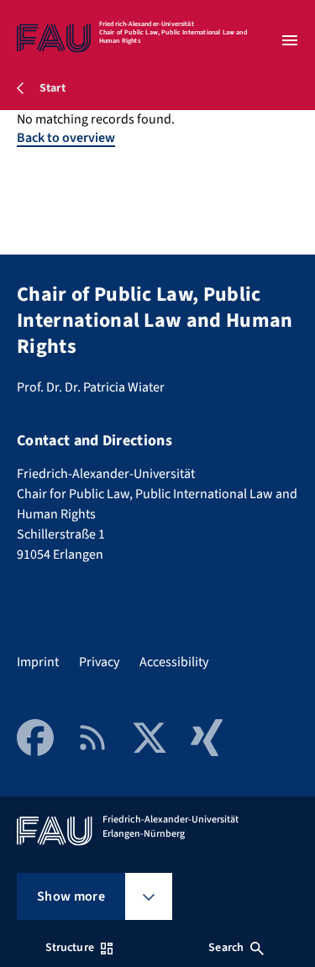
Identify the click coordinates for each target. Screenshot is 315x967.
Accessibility (173, 662)
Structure (69, 947)
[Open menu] (289, 40)
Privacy (99, 662)
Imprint (38, 662)
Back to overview (66, 138)
